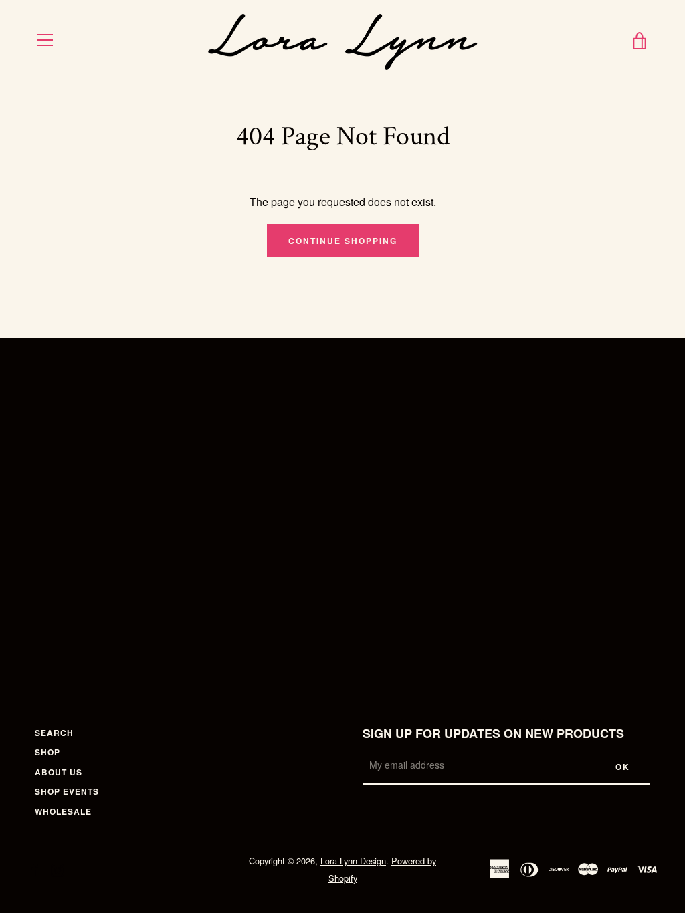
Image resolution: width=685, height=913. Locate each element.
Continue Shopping (342, 241)
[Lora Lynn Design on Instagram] (57, 868)
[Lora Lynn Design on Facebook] (34, 868)
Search (54, 733)
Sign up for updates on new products (493, 733)
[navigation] (45, 40)
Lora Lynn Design (353, 860)
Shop (47, 752)
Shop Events (67, 791)
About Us (58, 772)
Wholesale (63, 811)
